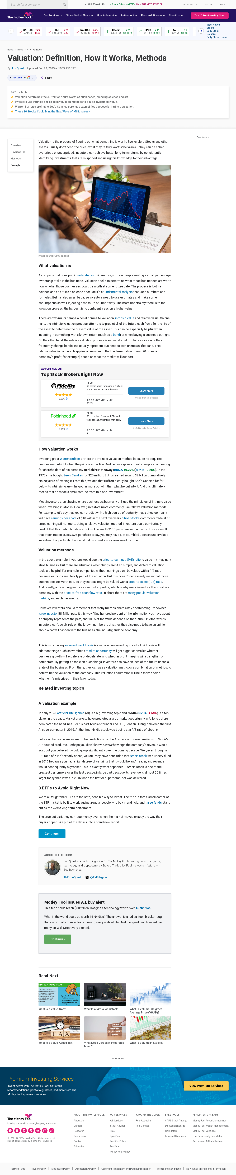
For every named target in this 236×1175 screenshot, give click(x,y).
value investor (48, 613)
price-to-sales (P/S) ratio (145, 582)
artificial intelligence (70, 713)
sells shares (85, 275)
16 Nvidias (143, 908)
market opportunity (99, 651)
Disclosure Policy (60, 1168)
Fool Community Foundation (208, 1136)
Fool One (115, 1146)
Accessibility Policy (85, 1168)
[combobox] (37, 4)
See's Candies (73, 475)
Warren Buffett (70, 459)
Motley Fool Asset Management (210, 1120)
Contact (78, 1141)
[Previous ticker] (11, 31)
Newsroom (80, 1136)
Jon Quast (17, 68)
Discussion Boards (175, 1125)
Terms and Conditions (169, 1168)
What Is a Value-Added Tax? (56, 1042)
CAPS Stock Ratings (176, 1120)
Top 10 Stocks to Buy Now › (209, 15)
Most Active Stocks (213, 26)
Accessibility (190, 4)
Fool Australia (143, 1120)
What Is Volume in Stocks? (146, 1042)
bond (116, 335)
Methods (16, 158)
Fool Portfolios (118, 1141)
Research (79, 1131)
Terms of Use (18, 1168)
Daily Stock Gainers (213, 32)
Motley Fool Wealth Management (211, 1125)
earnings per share (64, 518)
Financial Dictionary (175, 1136)
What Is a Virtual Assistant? (101, 1009)
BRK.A (118, 470)
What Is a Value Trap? (52, 1009)
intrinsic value (124, 318)
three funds (153, 802)
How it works (18, 152)
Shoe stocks (131, 518)
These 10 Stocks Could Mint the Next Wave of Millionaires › (52, 111)
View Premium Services (206, 1086)
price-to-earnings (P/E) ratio (122, 559)
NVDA (142, 713)
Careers (78, 1125)
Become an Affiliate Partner (208, 1141)
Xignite (34, 1141)
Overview (16, 145)
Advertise (79, 1146)
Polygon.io (47, 1141)
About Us (79, 1120)
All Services (116, 1120)
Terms (20, 50)
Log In (208, 4)
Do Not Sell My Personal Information (206, 1168)
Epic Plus (115, 1136)
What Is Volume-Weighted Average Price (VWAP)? (146, 1010)
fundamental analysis (118, 292)
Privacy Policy (38, 1168)
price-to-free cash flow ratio (83, 593)
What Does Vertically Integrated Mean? (104, 1044)
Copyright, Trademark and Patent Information (126, 1168)
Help (222, 4)
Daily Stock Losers (217, 37)
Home (10, 50)
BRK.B (140, 470)
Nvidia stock (138, 756)
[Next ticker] (201, 31)
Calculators (171, 1131)
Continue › (52, 833)
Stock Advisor (117, 1125)
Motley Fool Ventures (204, 1131)
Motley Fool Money (120, 1151)
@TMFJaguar (98, 877)
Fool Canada (142, 1125)
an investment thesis (78, 645)
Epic (112, 1131)
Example (15, 165)
